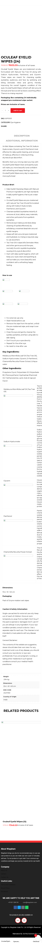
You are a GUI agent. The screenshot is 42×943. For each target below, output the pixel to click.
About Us (4, 870)
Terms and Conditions (8, 885)
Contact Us (4, 877)
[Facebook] (15, 907)
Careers (3, 874)
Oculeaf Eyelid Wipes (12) (14, 822)
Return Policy (5, 888)
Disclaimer (4, 891)
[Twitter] (19, 907)
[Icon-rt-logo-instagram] (23, 907)
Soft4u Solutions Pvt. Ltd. (32, 934)
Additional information (22, 140)
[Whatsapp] (26, 907)
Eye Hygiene (16, 122)
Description (22, 135)
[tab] (21, 136)
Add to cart (17, 110)
